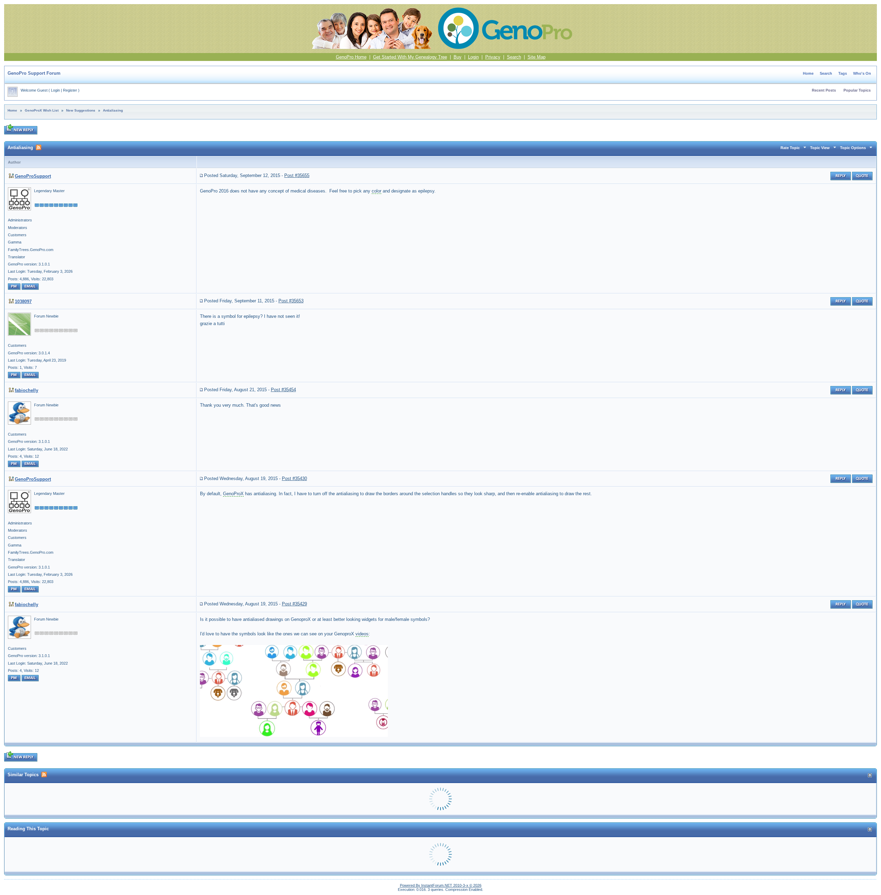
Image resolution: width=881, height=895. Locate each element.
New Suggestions (80, 110)
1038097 (23, 301)
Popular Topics (857, 90)
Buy (457, 57)
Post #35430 (294, 478)
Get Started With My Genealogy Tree (410, 57)
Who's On (862, 73)
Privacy (492, 57)
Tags (842, 73)
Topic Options (853, 148)
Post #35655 (296, 175)
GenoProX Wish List (42, 110)
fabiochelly (26, 390)
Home (808, 73)
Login (473, 57)
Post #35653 (291, 300)
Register (70, 90)
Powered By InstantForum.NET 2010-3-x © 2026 (440, 885)
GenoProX (233, 493)
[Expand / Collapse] (869, 775)
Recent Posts (824, 90)
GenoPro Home (351, 57)
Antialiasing (113, 110)
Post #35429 (294, 603)
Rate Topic (790, 148)
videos (362, 633)
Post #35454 (283, 389)
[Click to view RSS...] (38, 147)
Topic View (820, 148)
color (376, 191)
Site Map (536, 57)
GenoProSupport (33, 176)
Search (514, 57)
